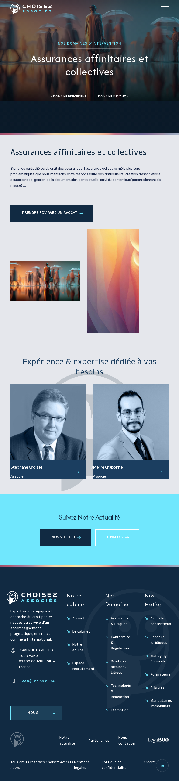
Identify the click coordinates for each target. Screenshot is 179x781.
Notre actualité (67, 741)
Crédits (150, 763)
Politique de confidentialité (114, 765)
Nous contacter (127, 741)
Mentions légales (82, 765)
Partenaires (99, 741)
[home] (31, 9)
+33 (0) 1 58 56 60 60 (37, 680)
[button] (165, 9)
